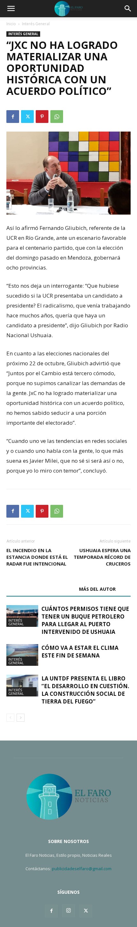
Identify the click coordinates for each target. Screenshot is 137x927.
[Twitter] (27, 116)
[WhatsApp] (56, 116)
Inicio (11, 24)
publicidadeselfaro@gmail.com (82, 868)
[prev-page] (10, 718)
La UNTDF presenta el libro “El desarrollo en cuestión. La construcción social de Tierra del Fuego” (85, 690)
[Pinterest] (42, 116)
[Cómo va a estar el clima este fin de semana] (22, 655)
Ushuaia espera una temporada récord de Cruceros (102, 557)
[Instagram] (68, 910)
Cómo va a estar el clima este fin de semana (80, 651)
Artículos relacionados (40, 589)
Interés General (36, 24)
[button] (11, 8)
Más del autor (97, 589)
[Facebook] (12, 116)
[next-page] (21, 718)
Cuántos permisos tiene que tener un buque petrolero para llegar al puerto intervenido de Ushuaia (85, 620)
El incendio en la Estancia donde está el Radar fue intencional (37, 557)
